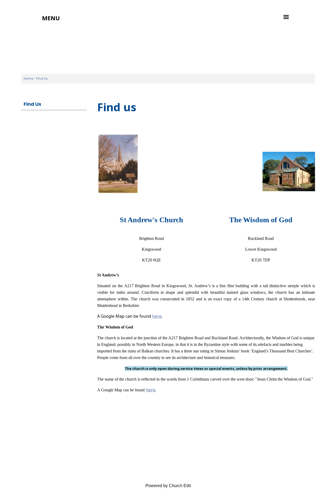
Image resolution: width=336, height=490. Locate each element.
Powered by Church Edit (168, 485)
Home (28, 78)
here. (157, 316)
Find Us (42, 78)
